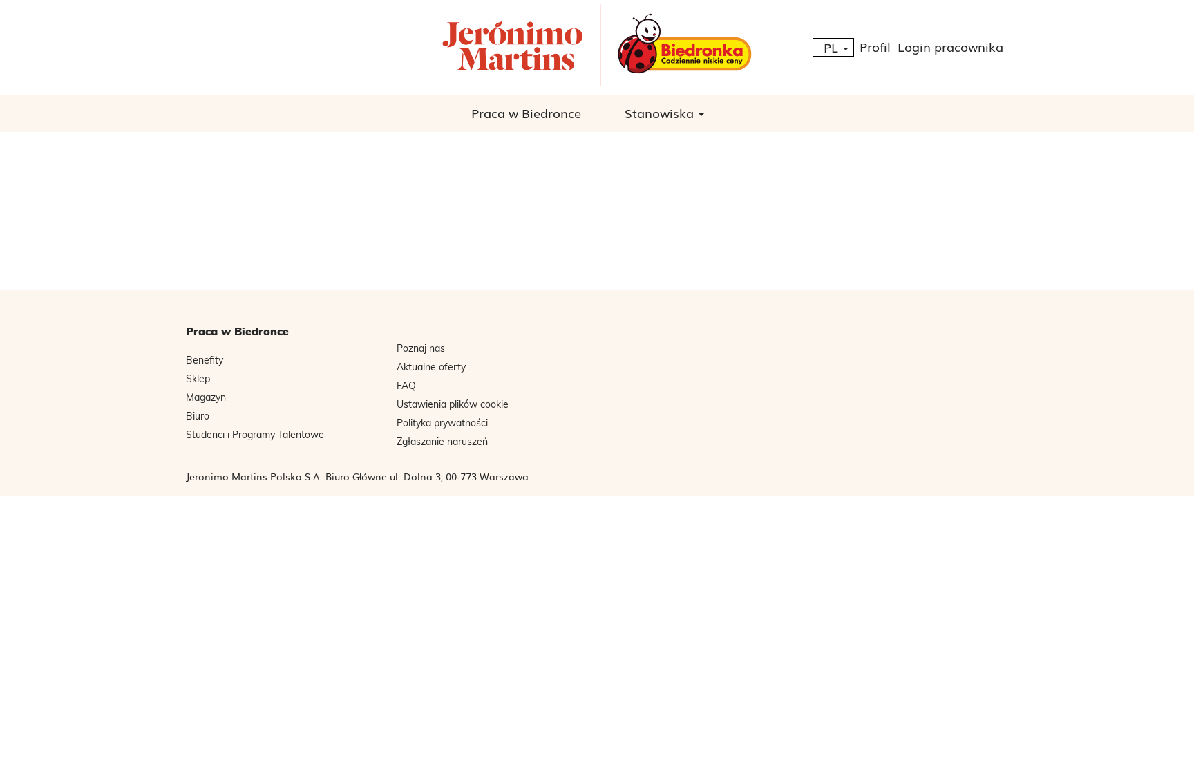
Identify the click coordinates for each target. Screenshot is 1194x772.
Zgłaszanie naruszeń (442, 441)
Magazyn (206, 397)
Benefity (204, 360)
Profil (875, 46)
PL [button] (833, 47)
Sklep (198, 379)
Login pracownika (950, 46)
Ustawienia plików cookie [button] (453, 404)
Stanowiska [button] (661, 113)
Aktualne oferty (431, 367)
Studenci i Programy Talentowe (255, 435)
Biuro (197, 416)
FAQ (406, 385)
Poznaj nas (421, 348)
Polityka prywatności (442, 423)
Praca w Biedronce (526, 113)
